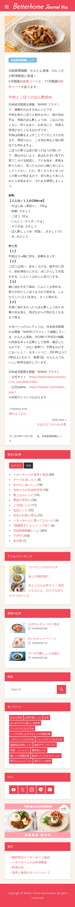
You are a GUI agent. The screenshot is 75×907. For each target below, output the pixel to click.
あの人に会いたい (25, 485)
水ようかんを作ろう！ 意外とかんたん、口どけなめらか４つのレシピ (36, 590)
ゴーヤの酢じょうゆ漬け (44, 653)
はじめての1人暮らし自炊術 (25, 723)
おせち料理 (16, 717)
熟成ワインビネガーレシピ (46, 755)
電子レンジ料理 (42, 761)
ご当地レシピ (22, 505)
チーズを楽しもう (25, 480)
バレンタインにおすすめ (50, 739)
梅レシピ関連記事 (19, 755)
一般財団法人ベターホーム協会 (29, 857)
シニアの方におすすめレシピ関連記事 (30, 733)
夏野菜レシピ (39, 750)
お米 (46, 717)
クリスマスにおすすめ (22, 728)
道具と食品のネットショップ (31, 872)
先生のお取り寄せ (25, 515)
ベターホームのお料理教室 (29, 862)
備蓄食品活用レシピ (20, 744)
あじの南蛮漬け (38, 576)
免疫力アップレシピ (45, 744)
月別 (28, 465)
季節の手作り (22, 500)
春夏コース (30, 81)
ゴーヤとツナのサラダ (43, 567)
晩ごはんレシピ (23, 495)
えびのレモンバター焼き (44, 624)
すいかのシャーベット (42, 639)
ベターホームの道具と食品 (30, 475)
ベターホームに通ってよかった (33, 520)
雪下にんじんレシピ (20, 761)
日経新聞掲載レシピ (26, 531)
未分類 (17, 541)
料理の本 (18, 867)
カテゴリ (16, 465)
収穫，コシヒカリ (19, 750)
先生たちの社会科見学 (27, 490)
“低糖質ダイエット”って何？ (31, 525)
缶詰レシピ (20, 510)
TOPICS (18, 536)
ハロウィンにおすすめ (22, 739)
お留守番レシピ (33, 717)
